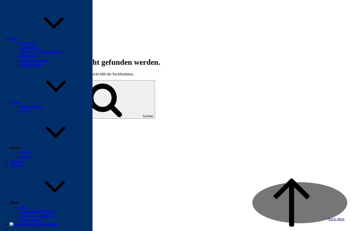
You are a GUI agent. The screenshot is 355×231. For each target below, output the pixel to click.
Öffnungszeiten (31, 106)
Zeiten (15, 102)
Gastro (24, 157)
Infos (14, 39)
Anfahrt (16, 165)
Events (24, 111)
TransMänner (30, 65)
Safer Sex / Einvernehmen (40, 52)
